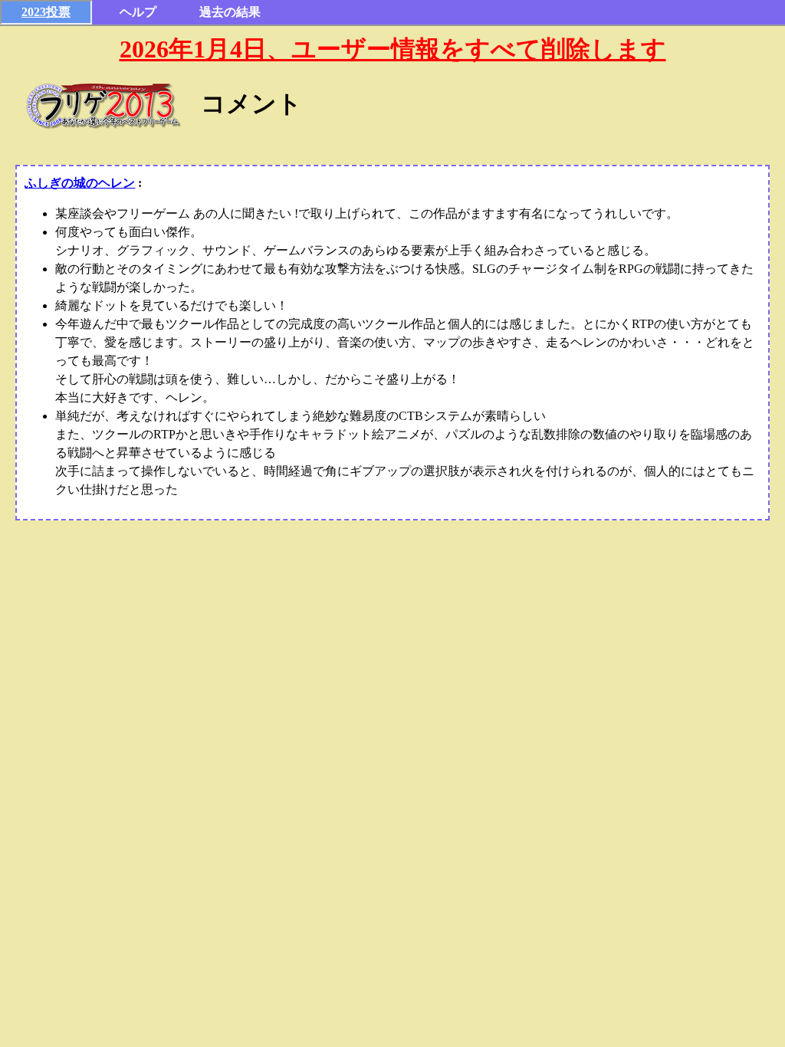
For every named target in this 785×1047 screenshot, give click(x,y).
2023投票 (46, 11)
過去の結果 (230, 11)
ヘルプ (138, 11)
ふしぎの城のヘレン (80, 182)
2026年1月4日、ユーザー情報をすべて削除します (393, 49)
